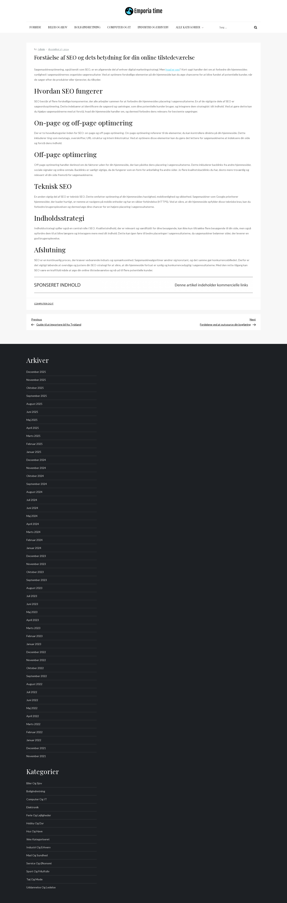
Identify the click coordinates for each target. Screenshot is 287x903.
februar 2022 (34, 732)
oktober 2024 (35, 475)
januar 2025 (33, 451)
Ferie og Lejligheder (38, 815)
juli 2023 (31, 596)
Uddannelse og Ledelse (41, 887)
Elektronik (32, 807)
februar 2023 (34, 636)
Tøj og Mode (34, 879)
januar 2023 (33, 644)
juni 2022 (32, 700)
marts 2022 (33, 724)
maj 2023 (31, 612)
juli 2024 (31, 499)
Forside (35, 27)
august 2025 (34, 403)
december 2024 (36, 459)
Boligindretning (87, 27)
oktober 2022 (35, 668)
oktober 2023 (35, 572)
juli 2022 (31, 692)
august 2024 (34, 491)
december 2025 (36, 371)
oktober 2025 (35, 387)
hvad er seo (173, 69)
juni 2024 (32, 507)
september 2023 (36, 580)
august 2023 (34, 588)
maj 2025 (31, 419)
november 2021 (36, 756)
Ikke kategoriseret (38, 839)
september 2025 (36, 395)
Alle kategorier (188, 27)
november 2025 (36, 379)
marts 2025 (33, 435)
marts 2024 (33, 532)
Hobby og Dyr (35, 823)
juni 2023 (32, 604)
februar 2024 (34, 540)
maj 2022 (31, 708)
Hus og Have (34, 831)
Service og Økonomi (39, 863)
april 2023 (32, 620)
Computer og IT (119, 27)
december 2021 (36, 748)
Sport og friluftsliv (37, 871)
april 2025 (32, 427)
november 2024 (36, 467)
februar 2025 (34, 443)
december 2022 (36, 652)
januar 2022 (33, 740)
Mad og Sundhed (37, 855)
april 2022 (32, 716)
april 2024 (32, 524)
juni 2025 (32, 411)
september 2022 (36, 676)
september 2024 (36, 483)
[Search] (255, 27)
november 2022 (36, 660)
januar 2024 (33, 548)
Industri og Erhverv (153, 27)
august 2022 (34, 684)
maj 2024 (31, 516)
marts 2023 (33, 628)
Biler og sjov (58, 27)
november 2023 (36, 564)
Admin (41, 49)
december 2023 (36, 556)
